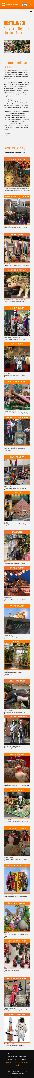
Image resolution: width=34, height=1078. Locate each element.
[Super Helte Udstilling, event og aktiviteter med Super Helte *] (17, 372)
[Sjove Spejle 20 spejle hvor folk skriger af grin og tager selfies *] (17, 263)
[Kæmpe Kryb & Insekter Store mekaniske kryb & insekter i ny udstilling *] (17, 410)
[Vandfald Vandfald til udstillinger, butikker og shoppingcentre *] (17, 670)
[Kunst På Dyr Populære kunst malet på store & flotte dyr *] (17, 485)
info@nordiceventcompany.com (13, 135)
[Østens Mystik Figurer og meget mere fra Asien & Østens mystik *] (17, 596)
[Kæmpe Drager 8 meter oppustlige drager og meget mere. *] (17, 634)
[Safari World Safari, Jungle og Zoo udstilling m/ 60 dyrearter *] (17, 818)
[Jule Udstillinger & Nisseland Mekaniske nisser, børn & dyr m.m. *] (17, 969)
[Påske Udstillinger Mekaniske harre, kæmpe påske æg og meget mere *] (17, 932)
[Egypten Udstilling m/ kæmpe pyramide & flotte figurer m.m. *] (17, 521)
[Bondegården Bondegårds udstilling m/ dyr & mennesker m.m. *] (17, 783)
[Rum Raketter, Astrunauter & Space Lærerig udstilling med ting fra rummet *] (17, 1043)
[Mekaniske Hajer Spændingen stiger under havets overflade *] (17, 709)
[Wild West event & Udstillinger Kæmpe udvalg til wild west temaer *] (17, 745)
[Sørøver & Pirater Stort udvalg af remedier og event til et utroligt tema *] (17, 856)
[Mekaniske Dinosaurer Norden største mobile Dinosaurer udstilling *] (17, 225)
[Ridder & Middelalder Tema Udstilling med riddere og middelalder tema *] (17, 894)
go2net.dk (20, 1075)
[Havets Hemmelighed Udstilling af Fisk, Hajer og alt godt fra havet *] (17, 1007)
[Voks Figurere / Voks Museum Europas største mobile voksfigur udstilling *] (17, 336)
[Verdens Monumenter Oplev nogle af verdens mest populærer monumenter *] (17, 446)
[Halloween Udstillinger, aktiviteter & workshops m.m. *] (17, 560)
